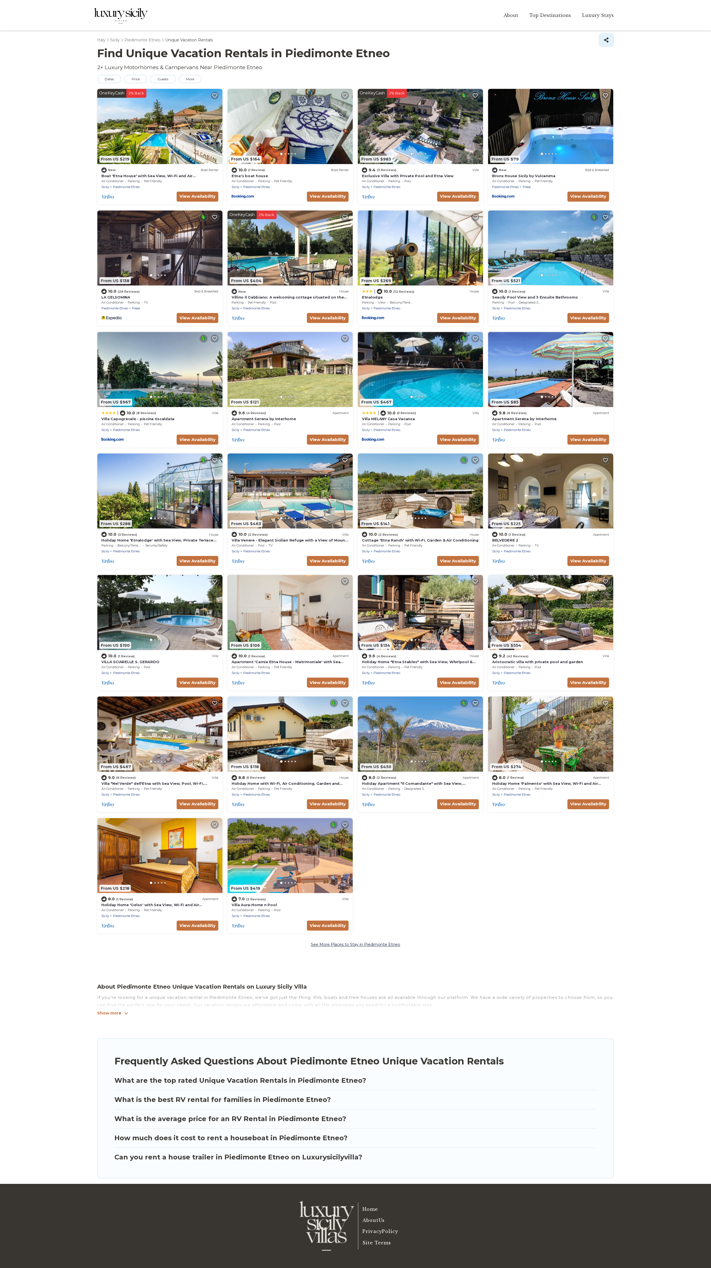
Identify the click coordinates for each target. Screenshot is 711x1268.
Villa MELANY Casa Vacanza (388, 419)
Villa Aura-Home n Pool (254, 905)
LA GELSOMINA (115, 297)
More (190, 79)
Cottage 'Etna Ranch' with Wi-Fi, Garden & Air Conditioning (420, 540)
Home (370, 1209)
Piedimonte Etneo (126, 187)
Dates (109, 79)
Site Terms (376, 1243)
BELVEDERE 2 (505, 540)
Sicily (105, 187)
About (511, 15)
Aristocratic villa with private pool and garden (537, 662)
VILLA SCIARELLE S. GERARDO (130, 662)
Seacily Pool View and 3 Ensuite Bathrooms (535, 297)
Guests (162, 79)
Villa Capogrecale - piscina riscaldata (137, 419)
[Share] (606, 40)
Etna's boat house (250, 176)
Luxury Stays (598, 15)
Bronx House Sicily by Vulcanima (523, 176)
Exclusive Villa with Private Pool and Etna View (408, 176)
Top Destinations (550, 15)
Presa (527, 187)
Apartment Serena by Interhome (264, 419)
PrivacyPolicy (380, 1231)
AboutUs (373, 1220)
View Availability (197, 196)
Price (136, 79)
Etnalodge (372, 297)
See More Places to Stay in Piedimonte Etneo (355, 944)
